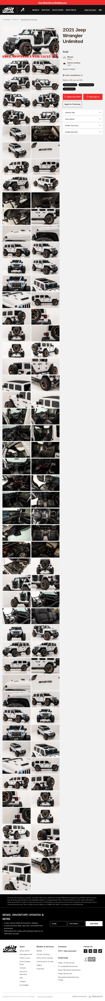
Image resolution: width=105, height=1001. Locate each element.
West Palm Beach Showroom (69, 969)
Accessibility (24, 984)
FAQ (21, 977)
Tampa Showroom (65, 973)
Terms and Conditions (45, 996)
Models (35, 10)
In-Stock (46, 10)
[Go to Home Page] (8, 10)
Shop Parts (71, 10)
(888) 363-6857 (90, 10)
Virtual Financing (69, 89)
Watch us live (25, 957)
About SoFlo (24, 950)
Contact (23, 967)
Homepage (6, 19)
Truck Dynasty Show (25, 962)
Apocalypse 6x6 (26, 954)
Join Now (94, 924)
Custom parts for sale (45, 961)
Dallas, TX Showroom (66, 962)
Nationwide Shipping (86, 85)
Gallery (39, 965)
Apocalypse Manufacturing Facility (68, 978)
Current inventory (43, 954)
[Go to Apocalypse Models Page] (22, 10)
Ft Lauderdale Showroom (68, 966)
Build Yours (57, 10)
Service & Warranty (23, 972)
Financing (40, 968)
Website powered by (79, 996)
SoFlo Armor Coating (45, 957)
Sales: (67, 950)
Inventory (15, 19)
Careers (23, 981)
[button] (83, 112)
